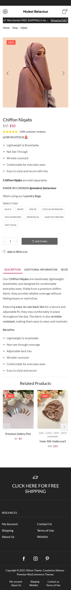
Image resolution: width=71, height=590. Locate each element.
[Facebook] (29, 2)
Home (6, 27)
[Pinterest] (47, 559)
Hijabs (24, 27)
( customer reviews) (33, 131)
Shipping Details (59, 20)
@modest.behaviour (43, 188)
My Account (10, 524)
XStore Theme (34, 570)
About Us (8, 536)
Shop (15, 27)
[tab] (12, 269)
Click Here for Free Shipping (35, 488)
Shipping (7, 530)
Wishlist (42, 536)
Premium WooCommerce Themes (35, 574)
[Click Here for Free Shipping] (35, 477)
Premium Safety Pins (18, 434)
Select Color (10, 203)
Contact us (53, 581)
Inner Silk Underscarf (53, 441)
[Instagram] (35, 2)
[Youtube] (42, 2)
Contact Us (44, 524)
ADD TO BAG (41, 241)
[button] (7, 73)
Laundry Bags (32, 196)
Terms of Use (45, 530)
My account (15, 581)
